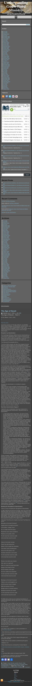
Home (15, 673)
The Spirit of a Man (7, 298)
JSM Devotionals (6, 294)
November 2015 (6, 79)
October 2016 (6, 67)
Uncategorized (6, 301)
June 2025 (5, 32)
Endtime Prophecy (7, 289)
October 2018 (6, 48)
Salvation (5, 296)
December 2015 (6, 78)
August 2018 (5, 51)
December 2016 (6, 64)
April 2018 (5, 53)
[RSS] (3, 97)
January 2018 (6, 57)
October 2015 (6, 80)
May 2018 (5, 52)
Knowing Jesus (6, 295)
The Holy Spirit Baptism (11, 212)
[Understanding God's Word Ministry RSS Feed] (2, 680)
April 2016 (5, 73)
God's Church (6, 292)
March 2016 (5, 74)
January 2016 (6, 76)
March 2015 (5, 87)
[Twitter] (10, 97)
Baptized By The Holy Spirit (9, 286)
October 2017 (6, 59)
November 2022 (6, 37)
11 (1, 655)
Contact (15, 678)
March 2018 (5, 54)
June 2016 (5, 70)
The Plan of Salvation (10, 201)
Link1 (15, 679)
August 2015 (5, 82)
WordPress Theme (16, 681)
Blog (15, 677)
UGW (3, 201)
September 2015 (6, 81)
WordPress (10, 681)
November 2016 (6, 65)
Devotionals (5, 287)
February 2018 (6, 56)
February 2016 (6, 75)
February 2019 (6, 47)
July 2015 (5, 84)
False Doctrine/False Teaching (9, 291)
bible (16, 665)
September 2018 (6, 49)
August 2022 (5, 38)
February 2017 (6, 62)
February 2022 (6, 42)
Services (15, 676)
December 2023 (6, 36)
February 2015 (6, 88)
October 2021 (6, 45)
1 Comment (27, 667)
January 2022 (6, 43)
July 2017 (5, 60)
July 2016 (5, 69)
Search (3, 173)
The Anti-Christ (6, 297)
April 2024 (5, 35)
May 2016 (5, 71)
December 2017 (6, 58)
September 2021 (6, 46)
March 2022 (5, 41)
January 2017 (6, 63)
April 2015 (5, 86)
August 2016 (5, 68)
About (15, 674)
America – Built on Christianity (9, 285)
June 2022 (5, 40)
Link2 (17, 679)
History (22, 665)
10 (1, 653)
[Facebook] (6, 97)
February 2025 (6, 34)
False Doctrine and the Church (9, 290)
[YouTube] (16, 97)
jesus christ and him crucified (15, 667)
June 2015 (5, 85)
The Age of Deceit (8, 311)
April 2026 (5, 31)
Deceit (18, 665)
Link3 (20, 679)
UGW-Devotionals (7, 300)
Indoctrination (4, 667)
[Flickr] (13, 97)
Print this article (4, 322)
